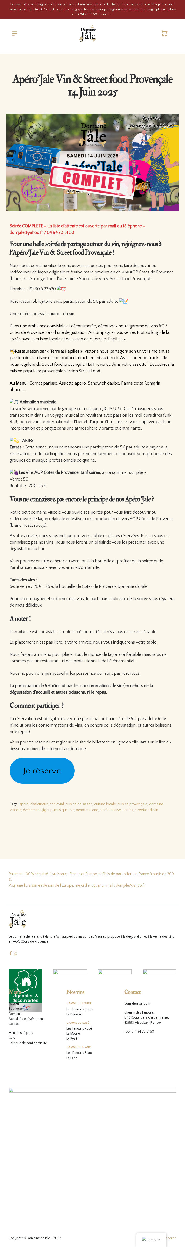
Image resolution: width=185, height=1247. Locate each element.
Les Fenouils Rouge (80, 1009)
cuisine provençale (132, 804)
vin (155, 810)
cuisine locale (105, 804)
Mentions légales (21, 1033)
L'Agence (170, 1238)
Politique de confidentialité (28, 1043)
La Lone (71, 1058)
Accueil (14, 1004)
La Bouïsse (74, 1014)
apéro (24, 804)
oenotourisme (87, 810)
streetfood (143, 810)
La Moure (73, 1034)
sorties (128, 810)
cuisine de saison (79, 804)
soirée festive (110, 810)
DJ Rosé (72, 1039)
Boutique (15, 1009)
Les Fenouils (75, 1028)
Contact (14, 1024)
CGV (12, 1038)
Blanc (88, 1053)
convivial (57, 804)
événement (32, 810)
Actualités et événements (27, 1019)
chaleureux (39, 804)
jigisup (47, 810)
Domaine (15, 1014)
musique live (64, 810)
